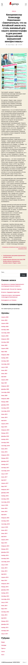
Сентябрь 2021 (5, 364)
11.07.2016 (20, 44)
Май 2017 (3, 480)
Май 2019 (3, 420)
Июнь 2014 (4, 571)
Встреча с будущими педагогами (10, 292)
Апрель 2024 (4, 323)
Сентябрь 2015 (5, 524)
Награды (3, 645)
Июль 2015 (4, 530)
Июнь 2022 (4, 345)
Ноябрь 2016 (4, 496)
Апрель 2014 (4, 577)
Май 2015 (3, 536)
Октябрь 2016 (5, 499)
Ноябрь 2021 (4, 358)
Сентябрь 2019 (5, 411)
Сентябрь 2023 (5, 333)
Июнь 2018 (4, 452)
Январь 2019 (4, 433)
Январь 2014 (4, 587)
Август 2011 (4, 634)
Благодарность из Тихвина (8, 300)
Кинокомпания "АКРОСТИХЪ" (12, 662)
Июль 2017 (4, 477)
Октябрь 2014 (5, 558)
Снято (3, 651)
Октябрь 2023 (5, 329)
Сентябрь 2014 (5, 561)
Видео (3, 642)
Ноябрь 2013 (4, 593)
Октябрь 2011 (5, 630)
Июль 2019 (4, 414)
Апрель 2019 (4, 424)
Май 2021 (3, 376)
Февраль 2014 (5, 583)
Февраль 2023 (5, 339)
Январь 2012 (4, 621)
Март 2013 (4, 608)
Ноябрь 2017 (4, 464)
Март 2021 (4, 383)
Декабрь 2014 (5, 552)
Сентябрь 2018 (5, 445)
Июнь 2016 (4, 511)
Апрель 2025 (4, 317)
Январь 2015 (4, 549)
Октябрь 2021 (5, 361)
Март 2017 (4, 486)
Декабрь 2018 (5, 436)
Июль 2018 (4, 449)
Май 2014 (3, 574)
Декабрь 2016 (5, 492)
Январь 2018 (4, 458)
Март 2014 (4, 580)
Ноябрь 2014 (4, 555)
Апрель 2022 (4, 348)
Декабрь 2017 (5, 461)
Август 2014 (4, 565)
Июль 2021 (4, 370)
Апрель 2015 (4, 540)
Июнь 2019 (4, 417)
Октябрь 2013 (5, 596)
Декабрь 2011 (5, 624)
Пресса (14, 11)
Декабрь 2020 (5, 389)
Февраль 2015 (5, 546)
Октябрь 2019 (5, 408)
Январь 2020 (4, 402)
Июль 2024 (4, 320)
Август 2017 (4, 474)
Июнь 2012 (4, 615)
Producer (12, 44)
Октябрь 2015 (5, 521)
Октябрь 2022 (5, 342)
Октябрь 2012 (5, 612)
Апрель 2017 (4, 483)
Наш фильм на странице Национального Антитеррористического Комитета (12, 285)
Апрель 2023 (4, 336)
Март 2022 (4, 351)
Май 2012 (3, 618)
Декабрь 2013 (5, 590)
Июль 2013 (4, 605)
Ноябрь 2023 (4, 326)
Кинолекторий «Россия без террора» (11, 289)
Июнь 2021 (4, 373)
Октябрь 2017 (5, 467)
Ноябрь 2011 (4, 627)
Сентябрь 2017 (5, 471)
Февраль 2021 (5, 386)
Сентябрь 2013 (5, 599)
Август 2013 (4, 602)
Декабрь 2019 (5, 405)
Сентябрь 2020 (5, 392)
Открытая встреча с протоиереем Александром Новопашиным (10, 296)
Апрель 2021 (4, 380)
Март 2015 (4, 543)
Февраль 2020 (5, 398)
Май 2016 (3, 514)
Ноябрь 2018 (4, 439)
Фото (2, 654)
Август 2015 (4, 527)
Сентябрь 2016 (5, 502)
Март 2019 (4, 427)
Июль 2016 (4, 508)
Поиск (2, 272)
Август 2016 (4, 505)
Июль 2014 (4, 568)
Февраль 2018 (5, 455)
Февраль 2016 (5, 518)
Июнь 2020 (4, 395)
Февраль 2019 (5, 430)
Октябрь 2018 (5, 442)
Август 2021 (4, 367)
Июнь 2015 (4, 533)
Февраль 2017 (5, 489)
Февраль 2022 (5, 355)
